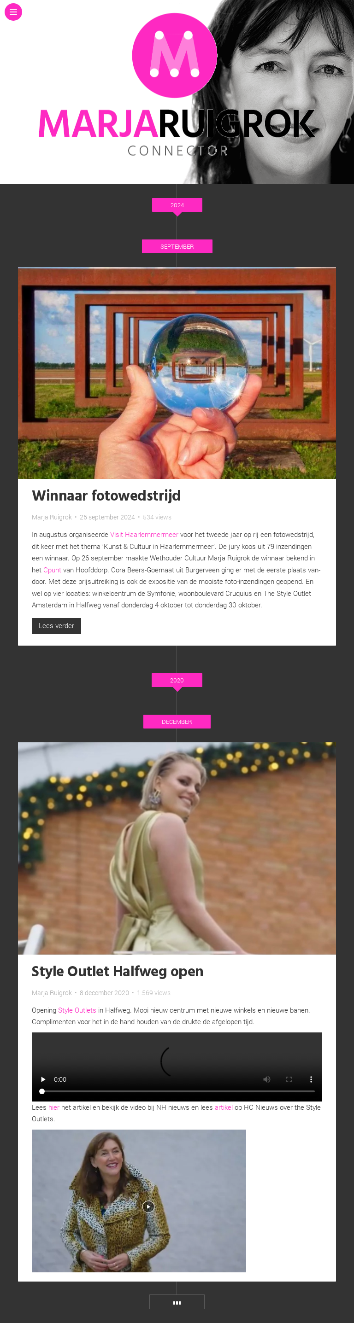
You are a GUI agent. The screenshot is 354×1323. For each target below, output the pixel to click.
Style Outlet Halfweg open (118, 972)
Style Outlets (77, 1009)
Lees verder (56, 625)
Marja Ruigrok (52, 517)
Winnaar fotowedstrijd (106, 496)
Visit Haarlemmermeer (144, 534)
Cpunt (52, 569)
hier (53, 1107)
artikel (224, 1107)
